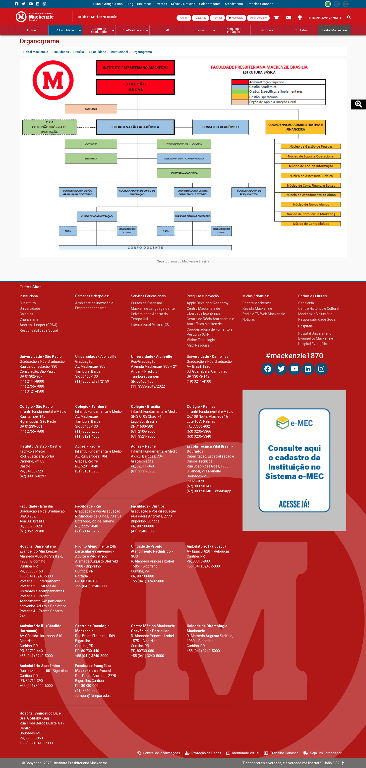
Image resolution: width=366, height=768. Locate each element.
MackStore (237, 17)
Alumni (184, 17)
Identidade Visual (245, 753)
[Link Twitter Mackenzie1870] (23, 4)
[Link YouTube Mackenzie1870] (30, 4)
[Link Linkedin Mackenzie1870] (38, 4)
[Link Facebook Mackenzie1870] (16, 4)
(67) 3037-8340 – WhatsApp (209, 491)
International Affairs (325, 17)
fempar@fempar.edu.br (94, 696)
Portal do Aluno (258, 17)
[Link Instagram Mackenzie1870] (44, 4)
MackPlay (200, 17)
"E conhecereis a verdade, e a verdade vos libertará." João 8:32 (292, 763)
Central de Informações (161, 753)
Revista (217, 17)
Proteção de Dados (206, 753)
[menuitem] (107, 4)
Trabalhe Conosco (284, 753)
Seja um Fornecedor (326, 753)
